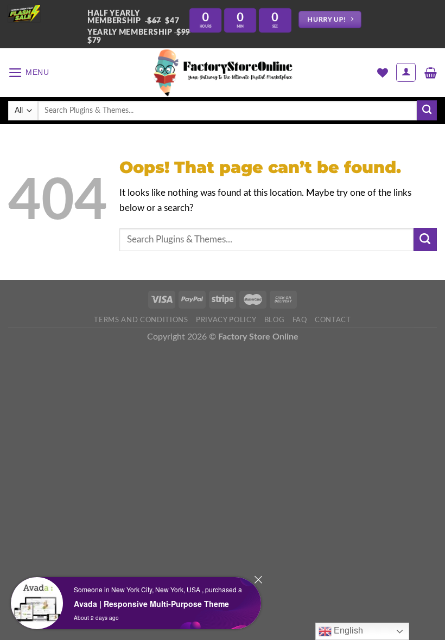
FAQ (300, 320)
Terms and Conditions (141, 320)
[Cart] (430, 73)
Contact (333, 320)
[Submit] (427, 110)
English (347, 630)
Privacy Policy (226, 320)
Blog (274, 320)
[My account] (406, 72)
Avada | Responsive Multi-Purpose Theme (151, 603)
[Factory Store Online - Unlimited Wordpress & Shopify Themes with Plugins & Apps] (222, 72)
